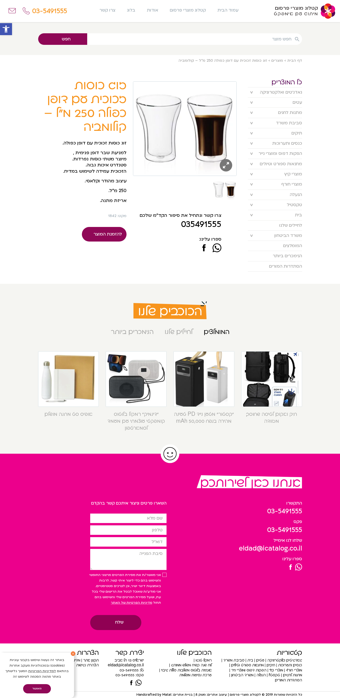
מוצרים (277, 60)
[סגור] (73, 653)
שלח (119, 622)
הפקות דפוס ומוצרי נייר (280, 153)
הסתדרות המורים (285, 266)
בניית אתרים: (182, 694)
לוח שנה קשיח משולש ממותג (191, 665)
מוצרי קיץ (293, 174)
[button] (6, 29)
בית (298, 215)
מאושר (37, 688)
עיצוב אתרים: (216, 694)
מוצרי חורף (291, 184)
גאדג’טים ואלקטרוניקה (281, 92)
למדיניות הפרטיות (42, 671)
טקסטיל (294, 205)
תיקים (296, 133)
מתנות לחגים (290, 113)
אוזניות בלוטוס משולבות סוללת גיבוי (186, 670)
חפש (66, 39)
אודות (152, 10)
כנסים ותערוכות (287, 143)
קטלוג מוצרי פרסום (188, 10)
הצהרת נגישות (87, 665)
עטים (297, 102)
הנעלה (296, 195)
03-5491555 (284, 511)
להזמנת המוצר (107, 234)
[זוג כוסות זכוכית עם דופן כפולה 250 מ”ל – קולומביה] (204, 248)
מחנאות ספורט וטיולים (281, 164)
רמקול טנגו (204, 660)
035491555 (201, 224)
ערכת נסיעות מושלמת (195, 675)
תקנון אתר (91, 660)
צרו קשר (107, 10)
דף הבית (294, 60)
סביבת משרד (289, 123)
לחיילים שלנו (290, 225)
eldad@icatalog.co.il (270, 548)
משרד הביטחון (288, 236)
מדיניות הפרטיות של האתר (131, 602)
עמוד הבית (227, 10)
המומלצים (292, 246)
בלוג (131, 10)
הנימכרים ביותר (287, 256)
